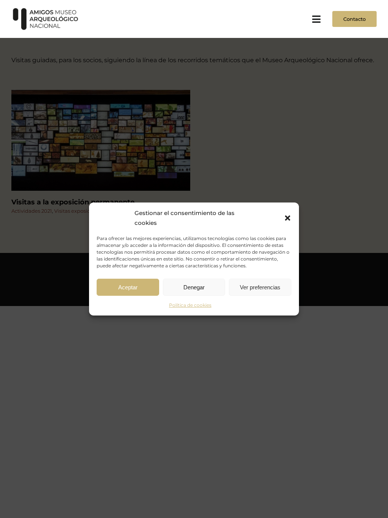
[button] (287, 217)
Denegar (194, 287)
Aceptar (128, 287)
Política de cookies (190, 305)
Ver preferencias (260, 287)
